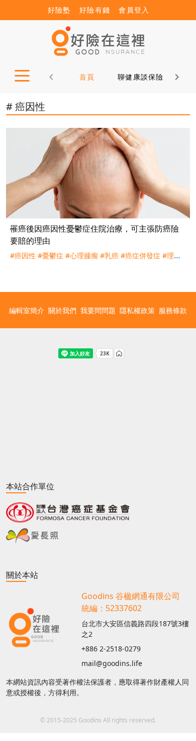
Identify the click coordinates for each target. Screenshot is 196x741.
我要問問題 (98, 310)
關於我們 (62, 310)
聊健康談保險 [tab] (141, 77)
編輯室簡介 (26, 310)
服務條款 (173, 310)
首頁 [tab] (87, 77)
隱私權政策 (137, 310)
